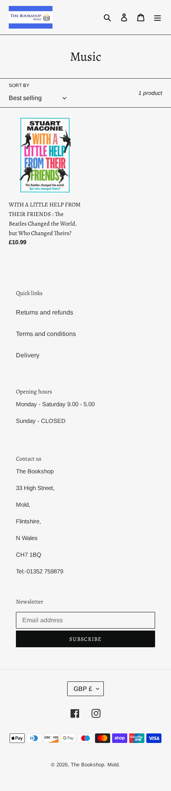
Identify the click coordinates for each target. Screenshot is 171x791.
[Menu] (157, 17)
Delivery (27, 355)
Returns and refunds (44, 312)
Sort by (19, 85)
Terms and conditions (46, 333)
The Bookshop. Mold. (95, 765)
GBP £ (83, 688)
